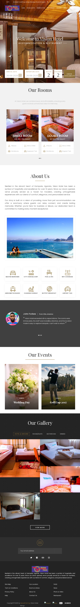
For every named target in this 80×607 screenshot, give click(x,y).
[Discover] (68, 603)
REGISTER (71, 2)
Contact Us (33, 595)
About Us (32, 592)
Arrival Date (11, 72)
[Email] (40, 543)
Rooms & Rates (34, 588)
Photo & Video (58, 592)
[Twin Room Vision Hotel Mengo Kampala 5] (3, 459)
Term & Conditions (11, 588)
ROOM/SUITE (37, 434)
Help (6, 595)
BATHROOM (51, 434)
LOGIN (65, 2)
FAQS (55, 584)
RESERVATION (41, 8)
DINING (62, 434)
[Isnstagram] (49, 558)
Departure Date (32, 72)
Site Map (8, 584)
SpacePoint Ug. (25, 603)
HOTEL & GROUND (21, 434)
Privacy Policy (9, 592)
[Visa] (55, 603)
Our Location (33, 584)
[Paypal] (47, 603)
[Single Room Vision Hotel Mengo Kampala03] (43, 454)
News (55, 588)
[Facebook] (37, 558)
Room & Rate (31, 8)
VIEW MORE (40, 527)
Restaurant (51, 8)
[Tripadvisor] (43, 558)
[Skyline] (40, 569)
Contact (73, 8)
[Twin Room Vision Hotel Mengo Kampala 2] (43, 480)
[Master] (61, 603)
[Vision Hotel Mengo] (11, 8)
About (66, 8)
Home (23, 8)
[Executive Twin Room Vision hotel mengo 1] (3, 507)
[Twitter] (31, 558)
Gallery (59, 8)
